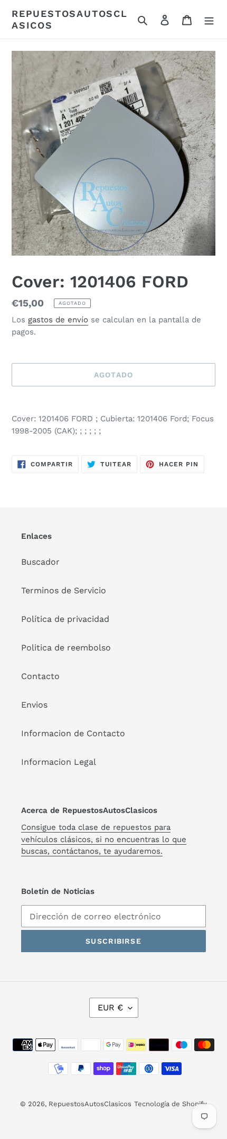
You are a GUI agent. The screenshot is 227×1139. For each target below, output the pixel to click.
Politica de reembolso (66, 648)
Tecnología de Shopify (170, 1104)
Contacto (40, 676)
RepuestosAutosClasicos (70, 19)
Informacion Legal (58, 762)
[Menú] (209, 19)
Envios (34, 705)
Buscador (40, 562)
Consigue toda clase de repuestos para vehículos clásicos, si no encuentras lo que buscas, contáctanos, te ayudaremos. (103, 839)
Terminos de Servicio (63, 590)
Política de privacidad (65, 619)
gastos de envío (58, 319)
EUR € (110, 1007)
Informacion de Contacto (73, 733)
